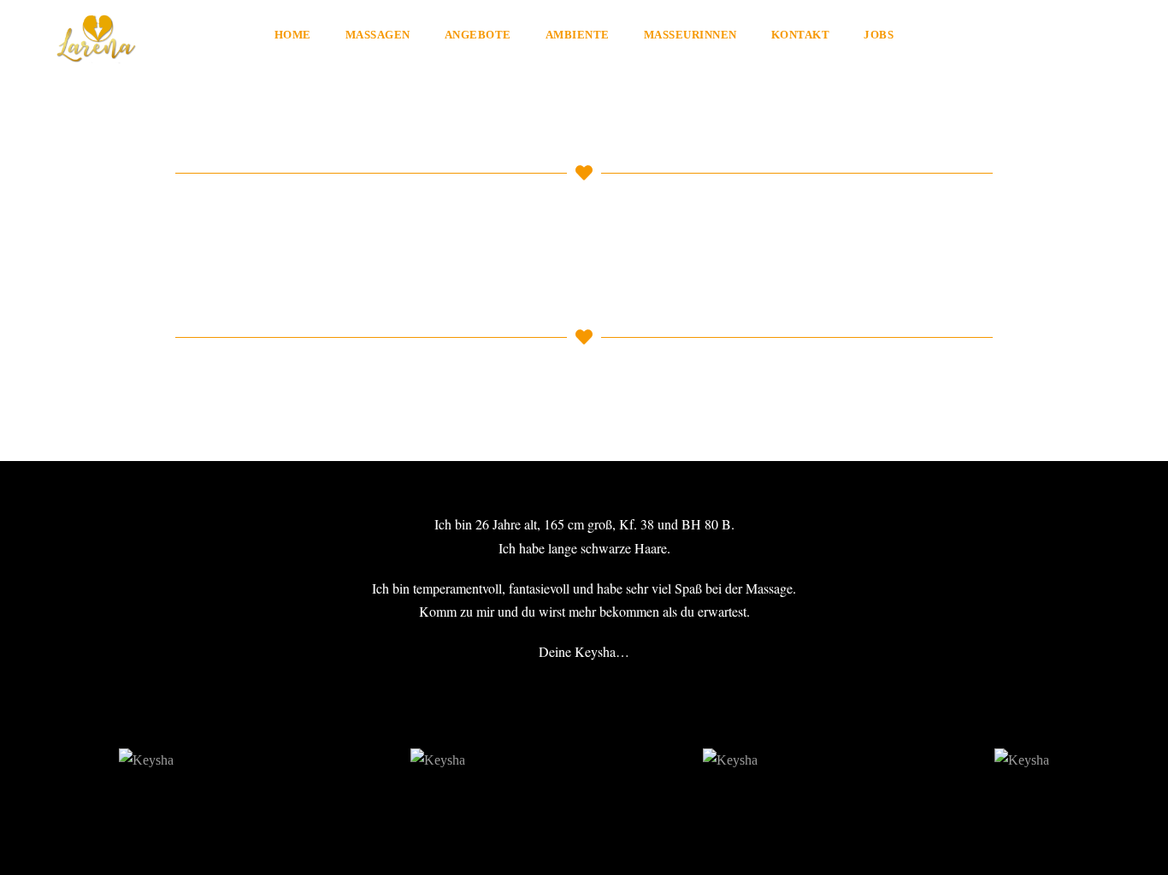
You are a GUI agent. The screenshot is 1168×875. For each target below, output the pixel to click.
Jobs (879, 34)
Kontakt (800, 34)
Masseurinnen (690, 34)
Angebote (478, 34)
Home (292, 34)
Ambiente (578, 34)
